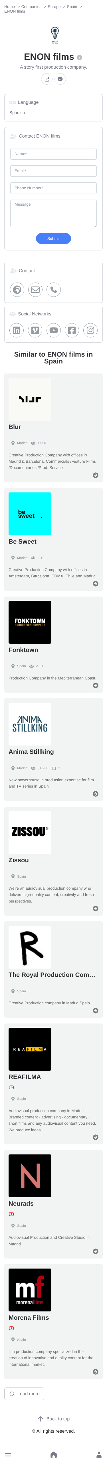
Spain (21, 666)
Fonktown (23, 649)
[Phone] (53, 290)
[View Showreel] (11, 1087)
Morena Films (29, 1317)
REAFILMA (25, 1076)
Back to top (58, 1419)
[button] (8, 1454)
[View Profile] (95, 475)
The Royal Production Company (56, 974)
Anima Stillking (31, 751)
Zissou (19, 860)
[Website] (17, 290)
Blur (15, 426)
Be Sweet (23, 541)
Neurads (21, 1203)
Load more (28, 1393)
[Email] (36, 290)
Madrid (22, 443)
